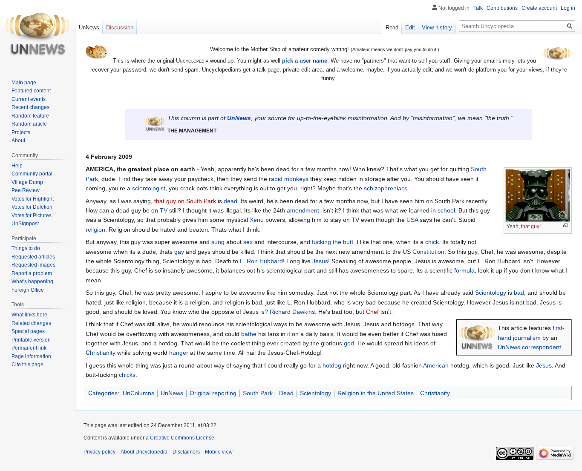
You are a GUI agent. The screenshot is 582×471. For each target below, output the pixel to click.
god (349, 343)
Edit (410, 27)
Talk (478, 8)
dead (230, 201)
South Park (258, 393)
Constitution (428, 251)
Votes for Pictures (32, 215)
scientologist (148, 188)
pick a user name (304, 60)
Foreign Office (28, 290)
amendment (303, 210)
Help (17, 166)
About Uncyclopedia (144, 452)
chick (432, 241)
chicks (127, 374)
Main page (24, 83)
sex (248, 241)
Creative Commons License (182, 438)
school (446, 210)
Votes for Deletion (32, 207)
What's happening (32, 281)
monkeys (296, 178)
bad (519, 292)
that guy (530, 227)
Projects (21, 132)
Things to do (26, 248)
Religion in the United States (375, 393)
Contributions (502, 8)
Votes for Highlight (33, 199)
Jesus (320, 261)
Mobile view (219, 452)
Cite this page (27, 365)
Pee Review (26, 190)
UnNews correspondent (529, 347)
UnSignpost (25, 224)
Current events (29, 99)
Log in (568, 8)
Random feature (30, 116)
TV (163, 210)
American (436, 365)
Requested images (33, 265)
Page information (31, 356)
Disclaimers (186, 452)
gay (179, 251)
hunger (178, 352)
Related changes (31, 323)
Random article (29, 124)
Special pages (28, 331)
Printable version (31, 340)
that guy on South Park (185, 201)
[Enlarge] (565, 225)
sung (218, 241)
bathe (248, 333)
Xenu (257, 219)
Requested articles (33, 257)
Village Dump (27, 182)
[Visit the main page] (37, 34)
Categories (103, 393)
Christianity (100, 352)
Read (392, 27)
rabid (275, 178)
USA (412, 219)
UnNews (239, 118)
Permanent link (29, 348)
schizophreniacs (385, 188)
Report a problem (32, 273)
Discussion (119, 27)
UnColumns (138, 393)
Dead (286, 393)
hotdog (332, 365)
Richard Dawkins (292, 311)
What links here (29, 315)
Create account (539, 8)
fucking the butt (332, 241)
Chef (372, 311)
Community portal (32, 174)
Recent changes (30, 107)
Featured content (31, 91)
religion (95, 229)
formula (464, 270)
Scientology (490, 292)
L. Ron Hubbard (261, 261)
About (18, 141)
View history (437, 27)
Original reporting (213, 393)
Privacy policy (99, 452)
